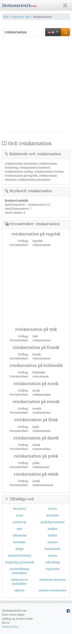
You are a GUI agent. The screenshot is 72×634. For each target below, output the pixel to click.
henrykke (52, 515)
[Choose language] (53, 32)
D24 (5, 17)
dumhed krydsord (19, 555)
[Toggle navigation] (65, 5)
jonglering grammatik (19, 562)
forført (52, 535)
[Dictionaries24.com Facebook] (68, 610)
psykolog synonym (52, 522)
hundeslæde (52, 549)
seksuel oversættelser (53, 590)
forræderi (19, 508)
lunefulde (19, 542)
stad (19, 529)
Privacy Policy (10, 626)
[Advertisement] (36, 86)
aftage (19, 549)
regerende (52, 569)
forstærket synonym (53, 579)
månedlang (52, 562)
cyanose (53, 542)
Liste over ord (21, 17)
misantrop (19, 522)
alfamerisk (19, 535)
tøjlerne (19, 590)
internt (52, 555)
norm (19, 515)
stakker (53, 529)
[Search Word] (65, 32)
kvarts (53, 508)
